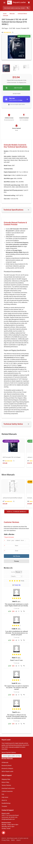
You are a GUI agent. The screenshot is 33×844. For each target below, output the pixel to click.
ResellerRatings (6, 803)
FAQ (3, 794)
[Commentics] (16, 632)
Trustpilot (4, 806)
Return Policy (5, 782)
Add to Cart (14, 88)
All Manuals (5, 762)
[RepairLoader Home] (16, 2)
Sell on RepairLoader (7, 771)
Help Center (5, 797)
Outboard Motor (22, 13)
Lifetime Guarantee (7, 791)
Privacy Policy (6, 840)
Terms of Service (6, 785)
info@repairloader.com (8, 819)
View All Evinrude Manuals (16, 511)
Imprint (18, 840)
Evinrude (5, 15)
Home (4, 13)
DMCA (13, 840)
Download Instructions (8, 788)
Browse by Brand (6, 765)
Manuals (12, 13)
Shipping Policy (6, 779)
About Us (4, 800)
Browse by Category (7, 768)
